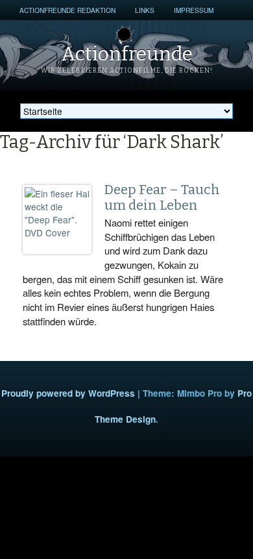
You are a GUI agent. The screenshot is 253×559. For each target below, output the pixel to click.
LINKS (144, 10)
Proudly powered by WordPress (68, 393)
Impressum (193, 10)
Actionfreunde (127, 54)
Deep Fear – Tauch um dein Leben (162, 197)
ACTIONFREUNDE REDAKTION (67, 10)
